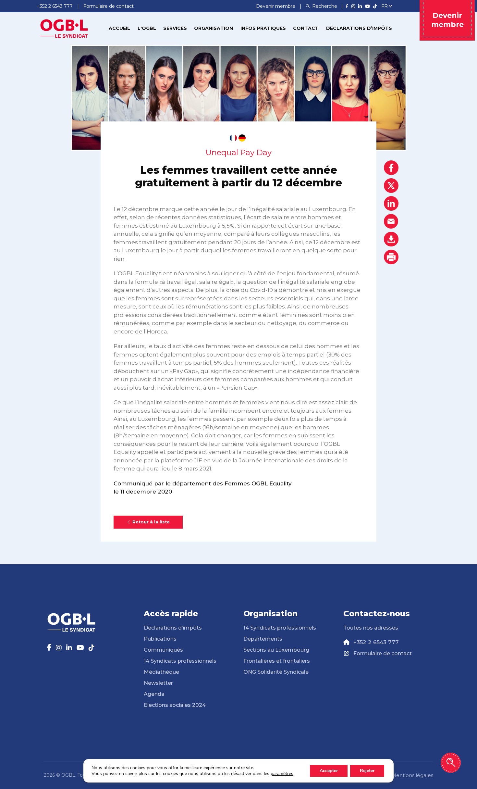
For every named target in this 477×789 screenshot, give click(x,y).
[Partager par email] (391, 221)
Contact (306, 28)
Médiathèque (161, 672)
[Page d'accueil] (64, 28)
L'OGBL (147, 28)
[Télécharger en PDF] (391, 239)
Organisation (213, 28)
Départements (262, 639)
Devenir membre (276, 6)
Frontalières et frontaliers (276, 661)
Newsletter (158, 683)
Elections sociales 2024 (175, 705)
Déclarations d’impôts (359, 28)
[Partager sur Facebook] (391, 167)
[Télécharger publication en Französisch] (233, 138)
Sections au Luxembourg (276, 650)
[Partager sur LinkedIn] (391, 203)
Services (175, 28)
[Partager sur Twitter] (391, 185)
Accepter (329, 771)
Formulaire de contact (382, 653)
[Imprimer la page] (391, 257)
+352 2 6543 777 (376, 642)
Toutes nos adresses (370, 628)
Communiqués (163, 650)
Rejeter (367, 771)
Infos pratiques (263, 28)
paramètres (282, 774)
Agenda (154, 694)
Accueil (119, 28)
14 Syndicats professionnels (180, 661)
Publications (160, 639)
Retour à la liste (151, 522)
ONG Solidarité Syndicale (276, 672)
